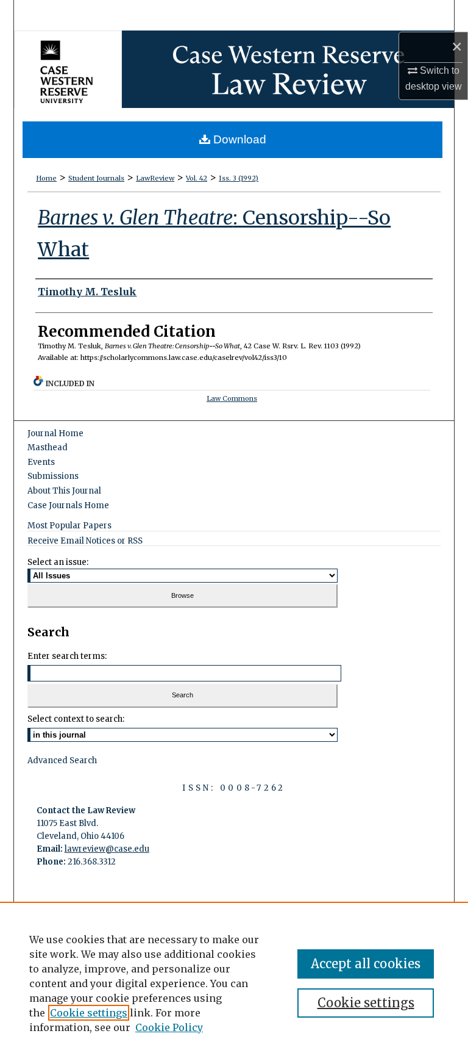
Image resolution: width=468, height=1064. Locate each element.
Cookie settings (88, 1013)
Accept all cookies (365, 963)
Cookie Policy (169, 1027)
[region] (234, 983)
